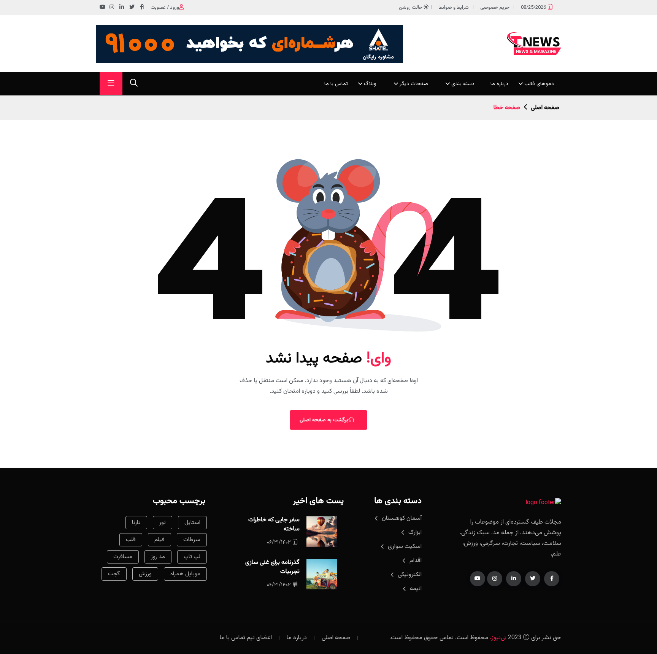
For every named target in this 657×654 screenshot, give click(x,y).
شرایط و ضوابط (454, 7)
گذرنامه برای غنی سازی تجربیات (272, 567)
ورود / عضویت (165, 7)
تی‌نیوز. (498, 638)
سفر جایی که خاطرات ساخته (274, 524)
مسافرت (122, 556)
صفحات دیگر (414, 84)
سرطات (191, 539)
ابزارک (415, 533)
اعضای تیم (259, 638)
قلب (131, 539)
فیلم (159, 539)
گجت (114, 574)
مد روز (158, 556)
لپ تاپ (192, 556)
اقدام (415, 561)
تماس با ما (336, 84)
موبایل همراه (185, 574)
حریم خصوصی (494, 7)
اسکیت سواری (405, 547)
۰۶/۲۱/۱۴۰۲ (279, 542)
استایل (192, 522)
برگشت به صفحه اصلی (324, 420)
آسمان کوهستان (402, 518)
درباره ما (499, 84)
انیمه (416, 589)
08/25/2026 (533, 7)
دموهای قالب (539, 84)
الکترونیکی (410, 575)
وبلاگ (370, 84)
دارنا (136, 522)
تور (162, 522)
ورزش (145, 574)
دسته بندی (462, 84)
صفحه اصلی (545, 108)
